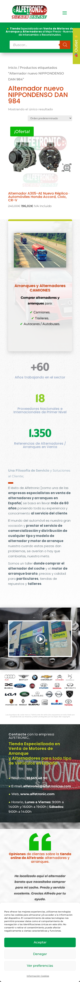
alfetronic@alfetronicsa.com (47, 786)
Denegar (40, 954)
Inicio (12, 68)
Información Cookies (38, 976)
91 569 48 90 (37, 778)
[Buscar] (65, 45)
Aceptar (40, 942)
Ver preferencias (40, 966)
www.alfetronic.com (37, 794)
